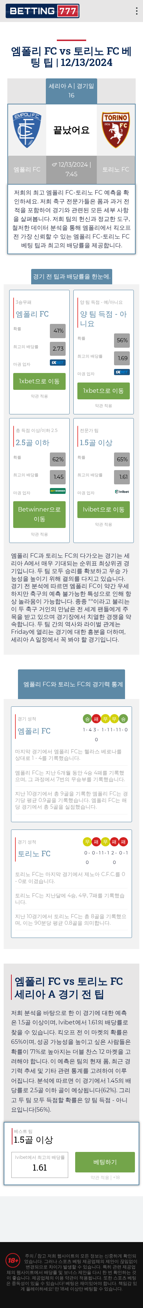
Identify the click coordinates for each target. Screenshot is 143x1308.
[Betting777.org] (43, 10)
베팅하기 (105, 1162)
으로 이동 (39, 381)
